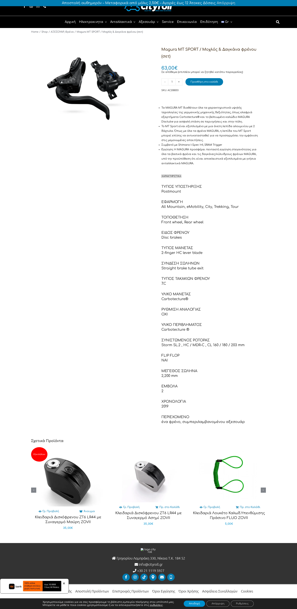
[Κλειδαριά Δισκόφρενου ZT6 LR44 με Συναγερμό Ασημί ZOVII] (148, 474)
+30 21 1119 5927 (150, 570)
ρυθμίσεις (156, 605)
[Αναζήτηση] (278, 21)
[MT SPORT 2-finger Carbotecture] (87, 84)
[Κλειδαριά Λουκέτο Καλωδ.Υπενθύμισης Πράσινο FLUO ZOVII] (229, 474)
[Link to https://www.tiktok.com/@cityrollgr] (144, 577)
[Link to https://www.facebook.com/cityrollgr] (126, 577)
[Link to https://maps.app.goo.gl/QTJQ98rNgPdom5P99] (153, 577)
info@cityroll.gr (150, 564)
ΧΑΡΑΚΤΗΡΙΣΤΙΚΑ (171, 176)
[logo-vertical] (148, 549)
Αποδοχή (194, 603)
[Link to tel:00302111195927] (170, 577)
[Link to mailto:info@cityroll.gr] (162, 577)
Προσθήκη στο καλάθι (204, 82)
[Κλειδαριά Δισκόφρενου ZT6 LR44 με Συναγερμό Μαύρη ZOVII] (68, 478)
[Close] (64, 583)
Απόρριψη (226, 3)
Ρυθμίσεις (242, 603)
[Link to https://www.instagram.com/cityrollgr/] (135, 577)
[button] (33, 490)
